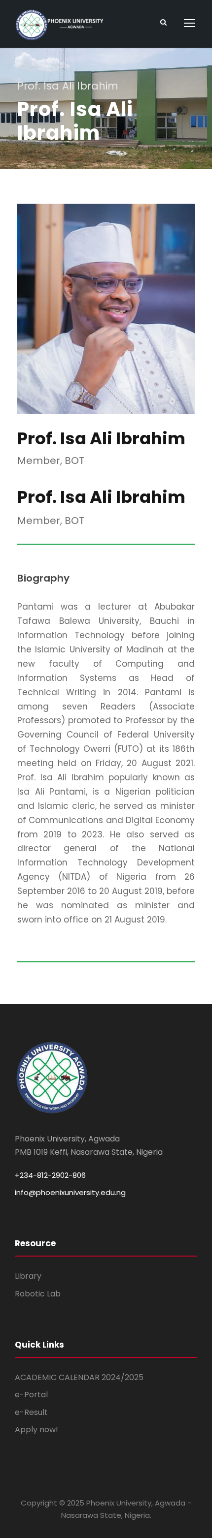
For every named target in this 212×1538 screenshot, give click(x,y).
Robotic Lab (38, 1293)
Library (28, 1276)
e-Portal (31, 1394)
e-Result (31, 1412)
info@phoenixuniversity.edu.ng (70, 1192)
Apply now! (36, 1429)
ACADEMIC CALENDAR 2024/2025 (79, 1377)
